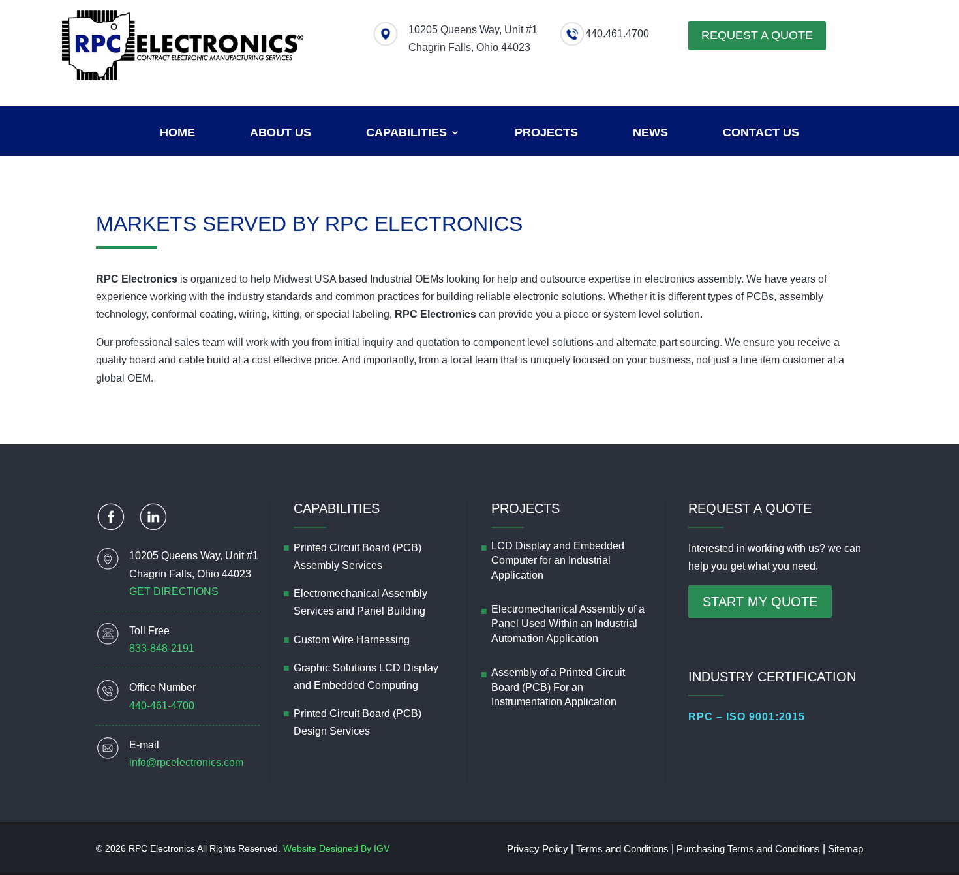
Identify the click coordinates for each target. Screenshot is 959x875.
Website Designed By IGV (336, 848)
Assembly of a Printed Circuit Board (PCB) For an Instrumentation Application (558, 687)
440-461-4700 (161, 705)
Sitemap (845, 848)
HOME (177, 133)
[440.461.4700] (572, 43)
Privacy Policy (537, 848)
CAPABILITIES (406, 133)
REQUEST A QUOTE (757, 35)
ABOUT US (280, 133)
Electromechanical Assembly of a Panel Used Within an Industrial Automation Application (568, 624)
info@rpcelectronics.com (186, 762)
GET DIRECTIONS (174, 591)
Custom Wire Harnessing (352, 639)
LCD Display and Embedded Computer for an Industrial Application (557, 560)
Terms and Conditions (622, 848)
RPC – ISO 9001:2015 (746, 716)
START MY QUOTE (760, 601)
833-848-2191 (161, 648)
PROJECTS (546, 133)
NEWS (650, 133)
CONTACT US (761, 133)
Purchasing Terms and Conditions (748, 848)
